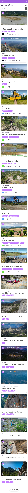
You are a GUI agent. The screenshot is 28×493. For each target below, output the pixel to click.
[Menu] (26, 1)
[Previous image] (2, 18)
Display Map (13, 490)
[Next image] (25, 18)
